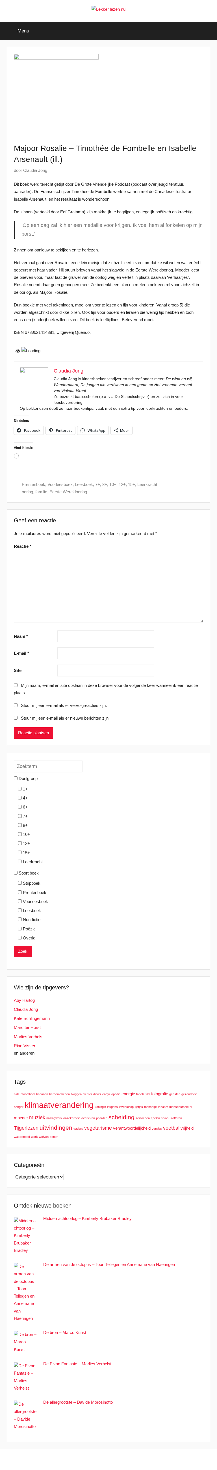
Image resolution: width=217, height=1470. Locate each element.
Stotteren (176, 1118)
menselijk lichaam (156, 1106)
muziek (37, 1117)
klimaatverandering (59, 1105)
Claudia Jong (35, 170)
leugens (112, 1106)
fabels (140, 1094)
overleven (88, 1118)
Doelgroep (28, 778)
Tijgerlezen (26, 1128)
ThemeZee (139, 1459)
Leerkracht (147, 484)
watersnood (22, 1136)
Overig (28, 938)
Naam (21, 636)
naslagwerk (54, 1118)
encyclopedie (111, 1094)
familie (41, 491)
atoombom (28, 1094)
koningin (100, 1106)
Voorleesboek (60, 484)
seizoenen (143, 1118)
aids (16, 1094)
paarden (101, 1118)
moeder (21, 1117)
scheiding (121, 1117)
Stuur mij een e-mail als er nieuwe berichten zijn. (65, 718)
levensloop (126, 1106)
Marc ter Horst (27, 1027)
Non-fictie (31, 919)
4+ (25, 798)
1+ (25, 789)
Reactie (22, 546)
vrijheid (187, 1128)
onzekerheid (71, 1118)
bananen (42, 1094)
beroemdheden (59, 1094)
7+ (97, 484)
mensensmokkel (180, 1106)
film (148, 1094)
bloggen (76, 1094)
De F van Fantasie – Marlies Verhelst (77, 1363)
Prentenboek (33, 484)
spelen (155, 1118)
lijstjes (139, 1106)
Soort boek (28, 873)
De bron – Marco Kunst (64, 1332)
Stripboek (31, 883)
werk (34, 1136)
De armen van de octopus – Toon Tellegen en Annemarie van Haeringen (109, 1264)
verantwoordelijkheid (132, 1128)
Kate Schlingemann (32, 1018)
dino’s (97, 1094)
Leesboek (84, 484)
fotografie (159, 1093)
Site (17, 670)
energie (128, 1093)
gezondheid (189, 1094)
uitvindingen (56, 1127)
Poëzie (29, 928)
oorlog (27, 491)
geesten (174, 1094)
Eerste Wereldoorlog (68, 491)
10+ (112, 484)
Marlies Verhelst (29, 1036)
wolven (44, 1136)
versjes (157, 1128)
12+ (122, 484)
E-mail (21, 653)
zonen (54, 1136)
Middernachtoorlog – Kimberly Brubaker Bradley (87, 1218)
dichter (87, 1094)
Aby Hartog (24, 1000)
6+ (25, 807)
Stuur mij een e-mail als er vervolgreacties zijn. (64, 705)
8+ (104, 484)
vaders (78, 1128)
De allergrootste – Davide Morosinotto (78, 1402)
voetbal (171, 1128)
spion (164, 1118)
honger (18, 1106)
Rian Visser (24, 1045)
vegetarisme (98, 1128)
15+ (131, 484)
